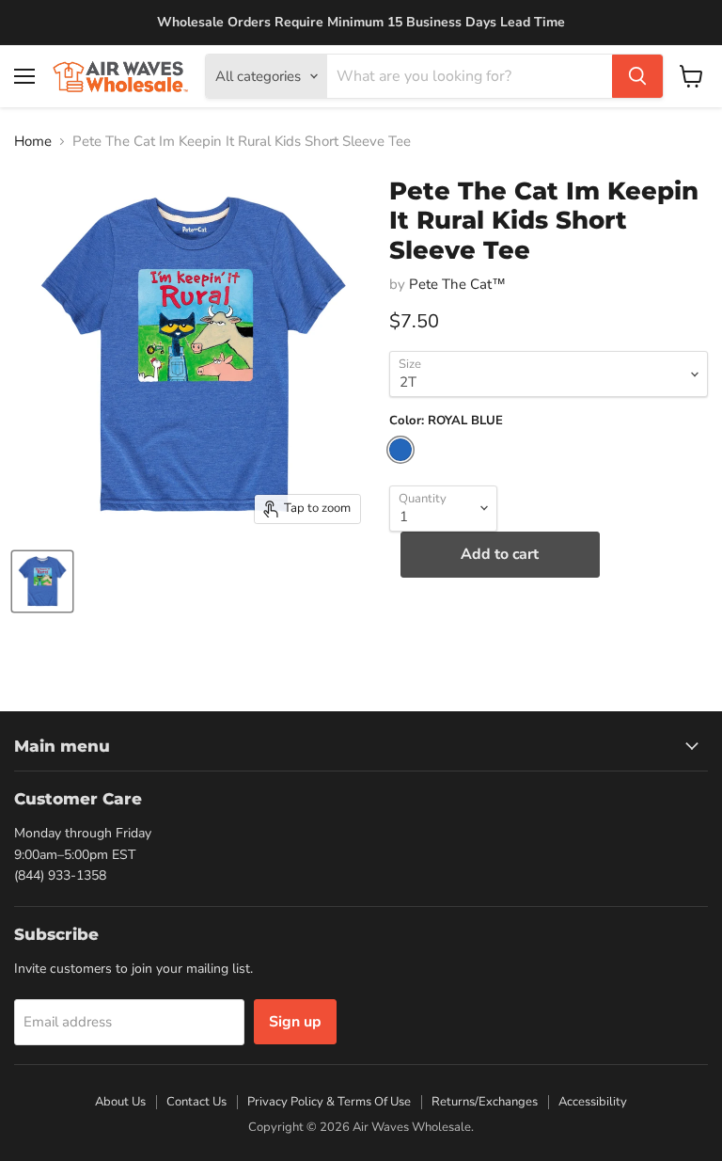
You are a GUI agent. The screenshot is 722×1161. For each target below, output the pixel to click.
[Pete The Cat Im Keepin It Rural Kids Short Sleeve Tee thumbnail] (42, 581)
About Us (120, 1101)
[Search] (637, 76)
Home (33, 142)
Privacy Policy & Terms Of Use (329, 1101)
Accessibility (592, 1101)
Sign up (295, 1021)
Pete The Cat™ (457, 284)
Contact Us (196, 1101)
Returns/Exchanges (485, 1101)
